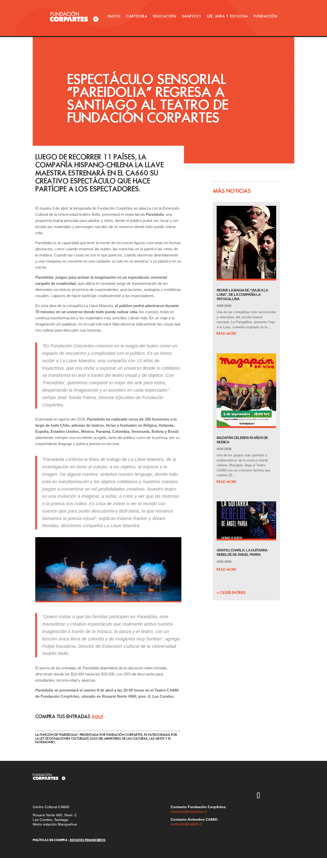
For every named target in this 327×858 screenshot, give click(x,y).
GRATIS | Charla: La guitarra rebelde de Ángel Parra (242, 552)
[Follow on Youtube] (273, 781)
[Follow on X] (258, 781)
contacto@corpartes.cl (189, 811)
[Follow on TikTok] (258, 796)
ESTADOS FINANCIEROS (88, 840)
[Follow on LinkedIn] (273, 796)
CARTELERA (136, 16)
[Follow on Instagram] (243, 781)
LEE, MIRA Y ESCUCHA (227, 16)
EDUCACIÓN (164, 16)
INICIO (114, 16)
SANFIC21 (191, 16)
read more (226, 333)
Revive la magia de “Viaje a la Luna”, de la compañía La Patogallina (242, 294)
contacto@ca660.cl (186, 824)
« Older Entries (231, 592)
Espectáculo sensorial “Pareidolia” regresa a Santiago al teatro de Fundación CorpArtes (147, 98)
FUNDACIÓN (265, 16)
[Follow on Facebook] (243, 796)
